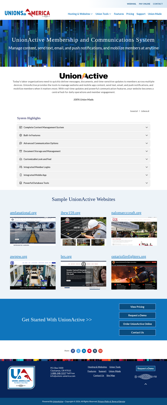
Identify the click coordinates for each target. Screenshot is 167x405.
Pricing (130, 13)
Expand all (134, 111)
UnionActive (58, 401)
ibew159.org (70, 212)
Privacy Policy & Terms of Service (111, 401)
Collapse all (145, 111)
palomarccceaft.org (126, 212)
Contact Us (137, 332)
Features (119, 13)
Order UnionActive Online (137, 323)
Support (141, 13)
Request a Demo (137, 315)
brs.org (66, 256)
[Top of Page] (145, 384)
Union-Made (155, 13)
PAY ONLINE (144, 4)
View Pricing (137, 306)
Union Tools (102, 13)
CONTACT (158, 4)
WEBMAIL (131, 4)
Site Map (110, 375)
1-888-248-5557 (58, 373)
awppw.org (18, 256)
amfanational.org (23, 212)
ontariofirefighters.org (128, 256)
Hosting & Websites (79, 13)
